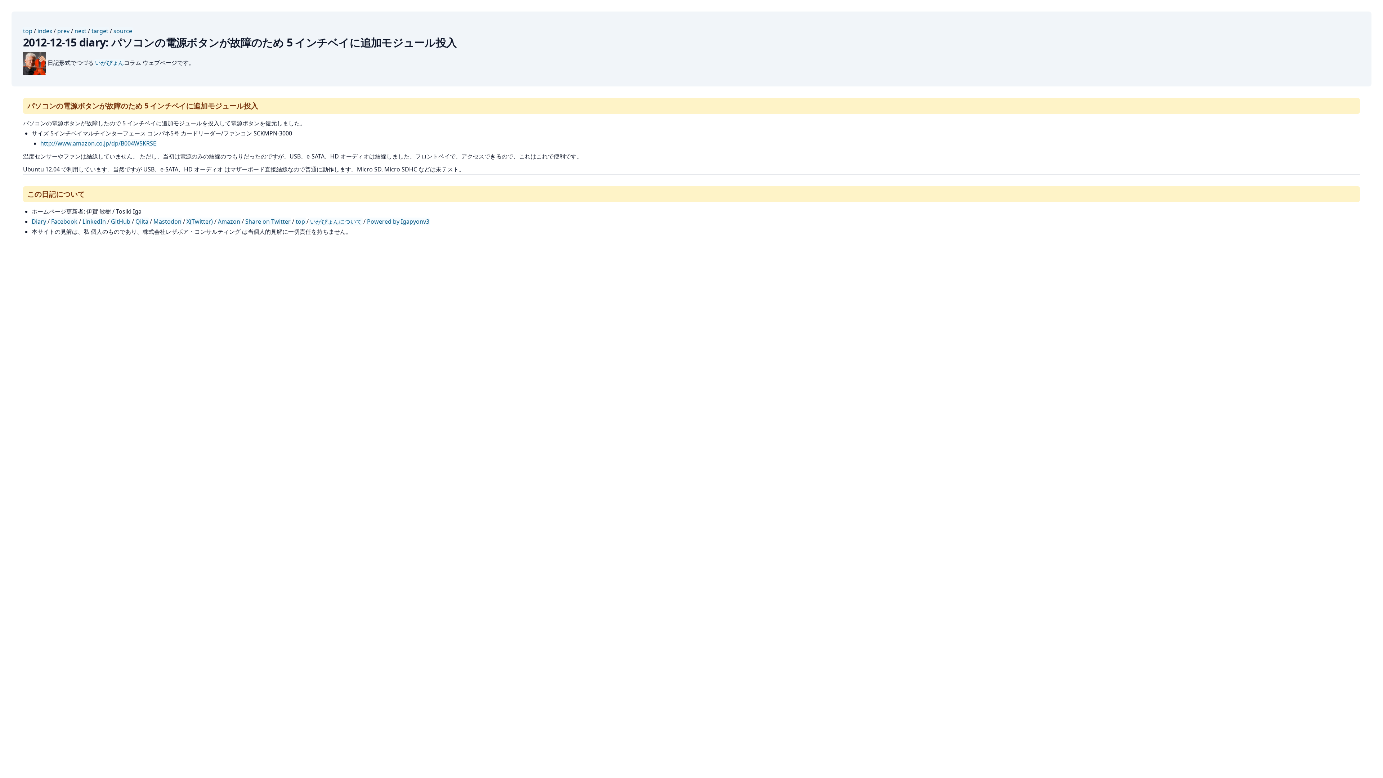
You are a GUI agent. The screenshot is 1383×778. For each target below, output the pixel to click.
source (122, 31)
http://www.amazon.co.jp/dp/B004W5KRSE (98, 143)
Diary (39, 221)
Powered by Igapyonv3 (398, 221)
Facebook (64, 221)
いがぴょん (109, 63)
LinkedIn (94, 221)
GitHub (120, 221)
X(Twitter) (200, 221)
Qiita (141, 221)
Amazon (229, 221)
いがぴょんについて (336, 221)
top (27, 31)
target (99, 31)
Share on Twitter (268, 221)
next (80, 31)
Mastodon (167, 221)
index (44, 31)
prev (63, 31)
